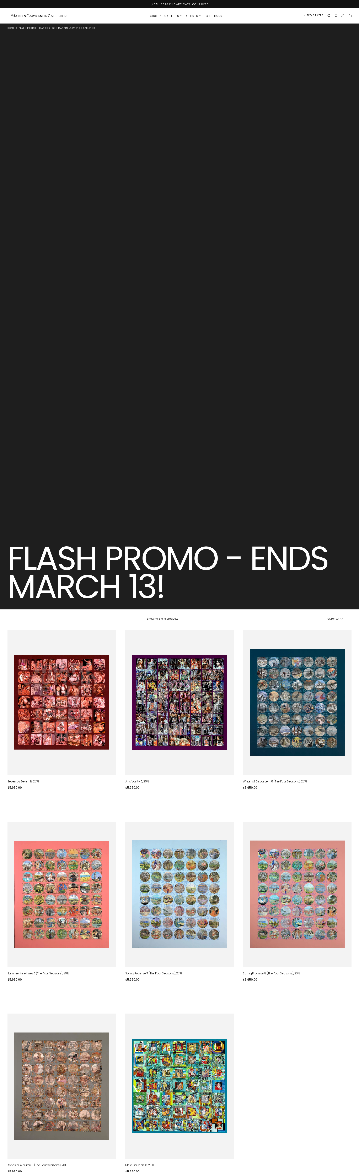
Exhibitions (213, 16)
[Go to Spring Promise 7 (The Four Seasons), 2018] (179, 894)
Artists (192, 16)
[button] (313, 16)
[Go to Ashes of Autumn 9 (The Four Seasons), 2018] (61, 1086)
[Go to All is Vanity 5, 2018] (179, 702)
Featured (333, 618)
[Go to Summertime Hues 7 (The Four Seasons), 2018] (61, 894)
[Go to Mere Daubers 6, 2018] (179, 1086)
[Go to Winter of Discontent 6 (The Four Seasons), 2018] (297, 702)
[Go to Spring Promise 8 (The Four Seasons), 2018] (297, 894)
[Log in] (343, 16)
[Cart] (350, 16)
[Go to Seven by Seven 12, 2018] (61, 702)
